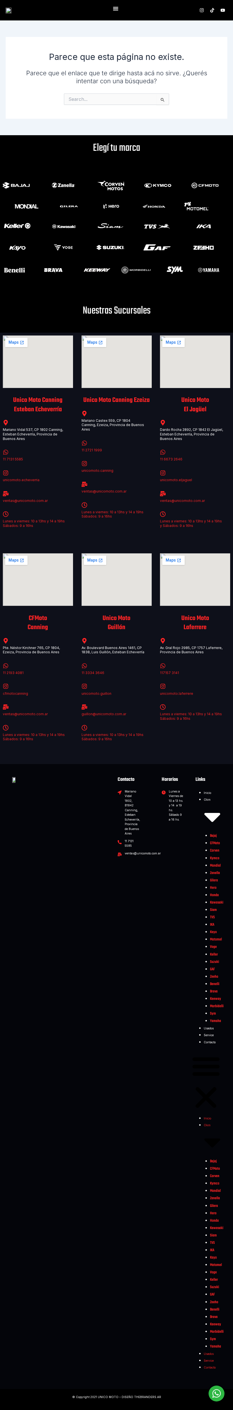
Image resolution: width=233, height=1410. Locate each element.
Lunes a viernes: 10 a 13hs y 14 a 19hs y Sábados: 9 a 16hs (191, 523)
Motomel (216, 939)
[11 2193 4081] (6, 666)
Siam (213, 910)
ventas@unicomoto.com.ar (25, 500)
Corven (214, 851)
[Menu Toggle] (115, 8)
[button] (206, 1082)
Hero (213, 888)
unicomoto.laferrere (176, 693)
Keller (214, 955)
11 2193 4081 (13, 673)
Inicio (207, 792)
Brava (214, 991)
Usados (209, 1028)
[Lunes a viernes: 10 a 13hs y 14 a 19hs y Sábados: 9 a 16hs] (163, 514)
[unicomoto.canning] (84, 463)
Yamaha (215, 1021)
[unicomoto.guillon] (84, 686)
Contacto (210, 1042)
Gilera (214, 880)
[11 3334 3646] (84, 666)
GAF (212, 969)
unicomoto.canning (97, 470)
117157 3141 (169, 673)
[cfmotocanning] (6, 686)
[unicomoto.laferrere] (163, 686)
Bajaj (213, 836)
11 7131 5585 (13, 459)
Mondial (215, 866)
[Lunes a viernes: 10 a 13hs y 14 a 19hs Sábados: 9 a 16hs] (6, 514)
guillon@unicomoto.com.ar (104, 714)
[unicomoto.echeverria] (6, 473)
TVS (212, 917)
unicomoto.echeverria (21, 480)
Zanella (215, 873)
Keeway (215, 999)
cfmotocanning (15, 693)
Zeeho (214, 977)
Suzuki (214, 962)
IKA (212, 925)
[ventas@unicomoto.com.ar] (6, 494)
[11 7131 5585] (6, 452)
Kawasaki (216, 903)
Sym (213, 1014)
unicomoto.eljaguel (176, 480)
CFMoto (215, 843)
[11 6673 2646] (163, 452)
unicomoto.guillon (96, 693)
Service (209, 1035)
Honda (214, 895)
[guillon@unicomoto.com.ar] (84, 707)
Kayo (213, 932)
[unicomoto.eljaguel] (163, 473)
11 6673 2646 (171, 459)
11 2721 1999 (92, 450)
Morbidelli (217, 1006)
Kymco (214, 858)
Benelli (214, 984)
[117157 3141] (163, 666)
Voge (213, 947)
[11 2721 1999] (84, 443)
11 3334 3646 (93, 673)
